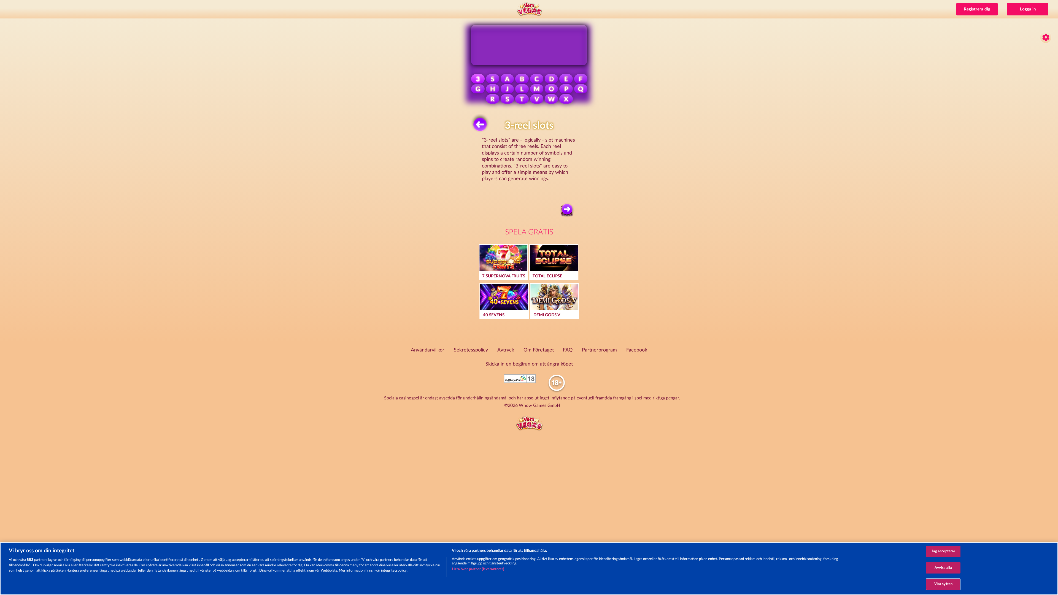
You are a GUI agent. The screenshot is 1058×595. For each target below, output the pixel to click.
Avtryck (505, 350)
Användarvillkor (427, 350)
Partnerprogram (599, 350)
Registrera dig (977, 9)
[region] (529, 568)
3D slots (566, 210)
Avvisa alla (943, 568)
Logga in (1028, 9)
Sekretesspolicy (471, 350)
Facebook (636, 350)
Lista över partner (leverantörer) (478, 569)
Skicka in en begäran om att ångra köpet (529, 364)
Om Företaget (538, 350)
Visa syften (943, 584)
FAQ (568, 350)
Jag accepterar (943, 551)
